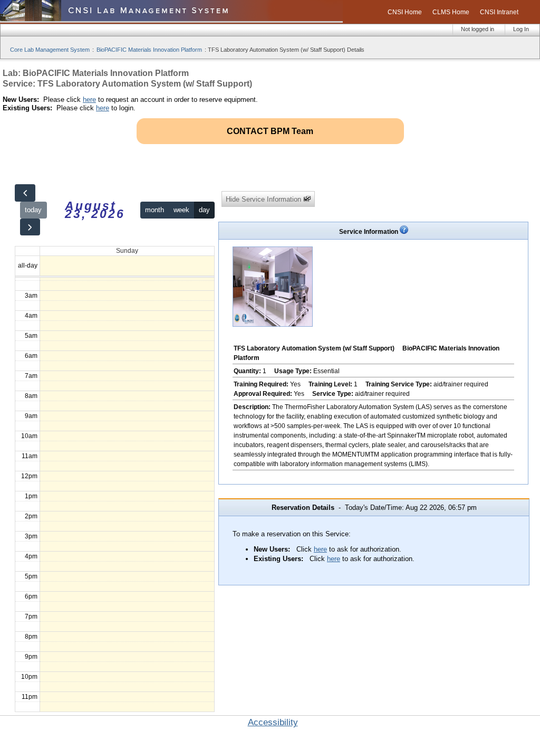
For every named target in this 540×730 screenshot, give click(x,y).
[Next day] (30, 227)
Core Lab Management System (50, 49)
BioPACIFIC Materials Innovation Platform (149, 49)
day (204, 210)
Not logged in (477, 29)
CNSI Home (405, 12)
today (33, 210)
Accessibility (273, 722)
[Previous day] (25, 193)
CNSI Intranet (499, 12)
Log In (521, 29)
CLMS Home (450, 12)
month (154, 210)
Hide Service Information (264, 199)
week (181, 210)
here (89, 99)
